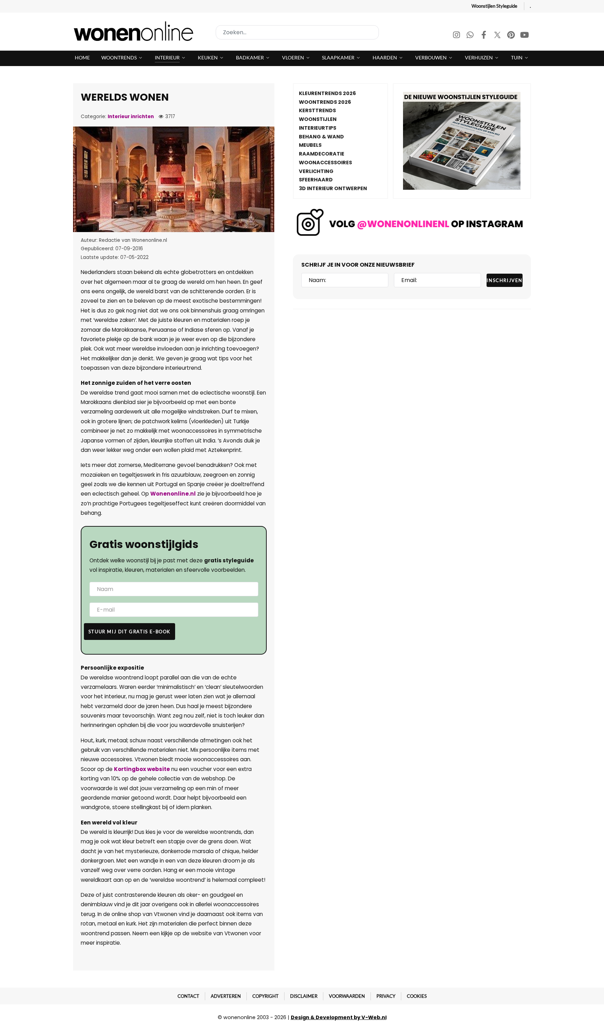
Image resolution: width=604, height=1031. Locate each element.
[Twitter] (498, 36)
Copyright (265, 996)
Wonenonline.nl (173, 493)
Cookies (417, 996)
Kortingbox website (142, 769)
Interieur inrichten (131, 116)
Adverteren (226, 996)
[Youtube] (524, 36)
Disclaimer (303, 996)
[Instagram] (457, 36)
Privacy (385, 996)
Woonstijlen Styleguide (494, 6)
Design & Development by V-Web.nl (339, 1017)
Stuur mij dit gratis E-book (129, 631)
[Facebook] (484, 36)
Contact (188, 996)
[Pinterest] (511, 36)
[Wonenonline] (135, 31)
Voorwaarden (347, 996)
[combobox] (297, 32)
